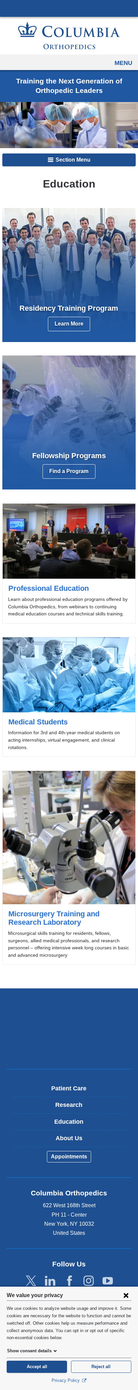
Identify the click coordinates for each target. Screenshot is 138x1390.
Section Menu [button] (72, 160)
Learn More (69, 324)
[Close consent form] (126, 1295)
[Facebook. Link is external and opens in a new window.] (69, 1281)
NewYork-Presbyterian (69, 1028)
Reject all (101, 1366)
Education (68, 1121)
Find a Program (68, 471)
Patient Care (68, 1088)
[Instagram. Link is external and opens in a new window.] (88, 1281)
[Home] (69, 35)
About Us (69, 1138)
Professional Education (69, 563)
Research (68, 1104)
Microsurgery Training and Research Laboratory (69, 867)
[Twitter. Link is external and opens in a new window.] (31, 1281)
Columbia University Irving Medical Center (69, 8)
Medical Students (69, 696)
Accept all (37, 1366)
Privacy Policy (66, 1380)
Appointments (69, 1156)
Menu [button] (123, 63)
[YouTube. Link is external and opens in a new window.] (107, 1281)
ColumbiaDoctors (69, 1049)
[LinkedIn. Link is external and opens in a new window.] (50, 1281)
